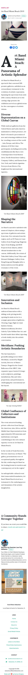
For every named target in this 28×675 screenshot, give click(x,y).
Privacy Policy (14, 628)
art (7, 8)
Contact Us (14, 622)
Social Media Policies (14, 631)
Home (14, 618)
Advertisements (14, 648)
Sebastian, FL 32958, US (15, 662)
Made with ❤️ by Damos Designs (14, 674)
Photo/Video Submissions (14, 645)
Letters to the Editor (14, 642)
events (3, 8)
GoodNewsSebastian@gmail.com (15, 658)
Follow (23, 16)
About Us (14, 625)
